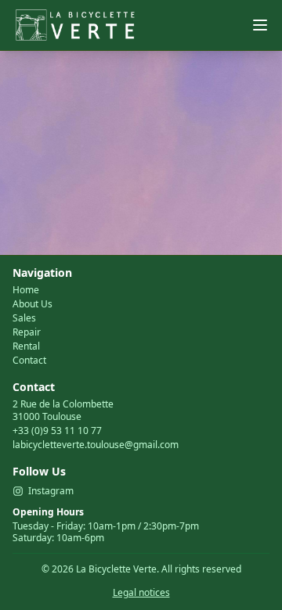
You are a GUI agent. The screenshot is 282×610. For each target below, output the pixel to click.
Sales (24, 318)
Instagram (51, 491)
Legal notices (141, 592)
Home (26, 290)
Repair (27, 332)
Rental (26, 346)
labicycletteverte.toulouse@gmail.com (96, 444)
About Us (32, 304)
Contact (29, 360)
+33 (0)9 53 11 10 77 (57, 430)
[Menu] (260, 25)
